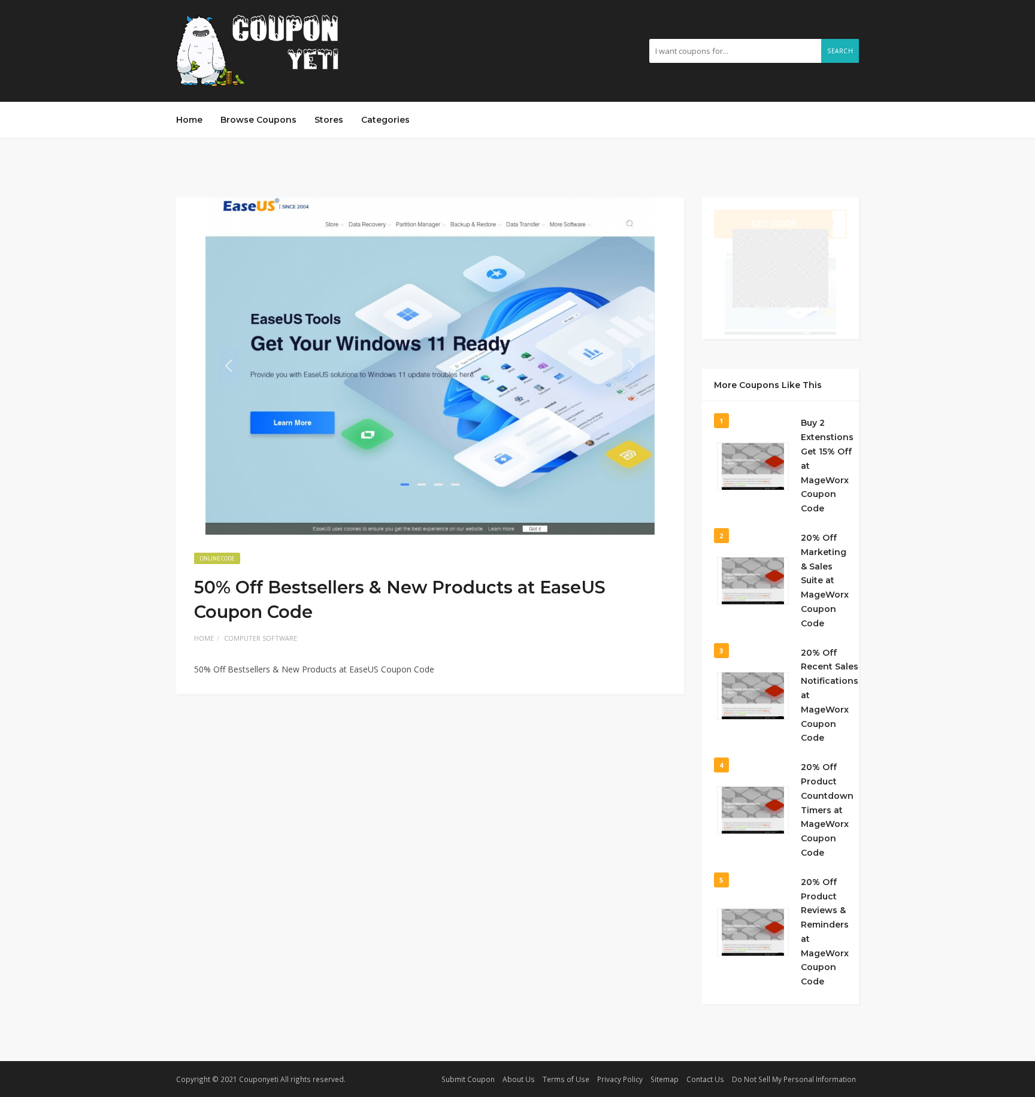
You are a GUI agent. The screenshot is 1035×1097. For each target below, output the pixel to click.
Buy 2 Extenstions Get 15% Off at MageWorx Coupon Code (827, 465)
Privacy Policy (620, 1079)
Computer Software (260, 638)
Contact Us (705, 1079)
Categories (385, 119)
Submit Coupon (468, 1079)
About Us (519, 1079)
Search (840, 51)
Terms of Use (566, 1079)
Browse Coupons (258, 119)
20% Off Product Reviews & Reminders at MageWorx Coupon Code (825, 932)
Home (189, 119)
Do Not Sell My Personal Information (794, 1079)
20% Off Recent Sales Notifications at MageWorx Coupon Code (829, 695)
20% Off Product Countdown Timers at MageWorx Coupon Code (827, 810)
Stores (328, 119)
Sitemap (664, 1079)
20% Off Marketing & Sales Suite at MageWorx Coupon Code (825, 580)
